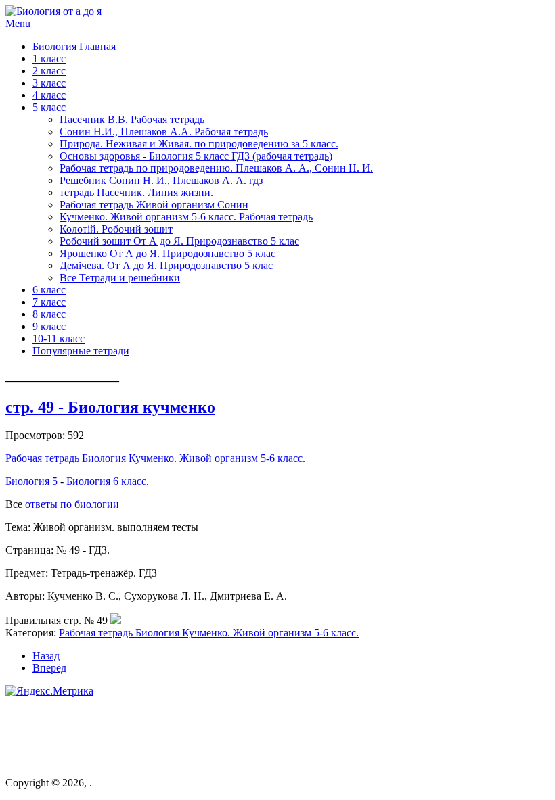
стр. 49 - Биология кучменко (110, 407)
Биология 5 (32, 481)
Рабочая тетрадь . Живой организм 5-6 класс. (155, 458)
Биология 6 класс (106, 481)
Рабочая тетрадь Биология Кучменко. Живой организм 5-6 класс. (209, 632)
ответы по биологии (72, 504)
